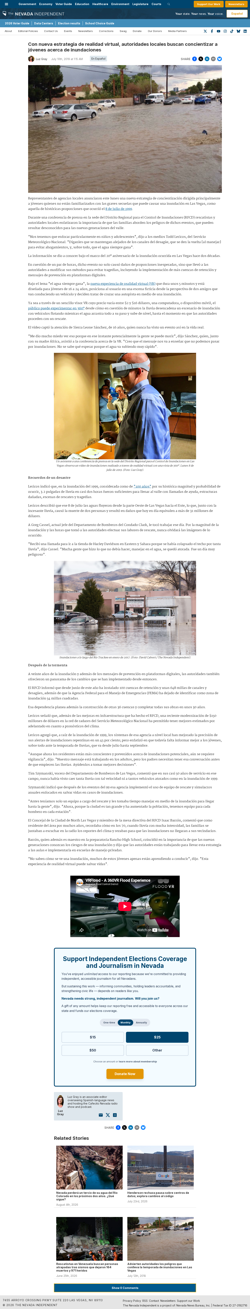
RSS (145, 1300)
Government (27, 4)
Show (125, 1288)
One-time (109, 1022)
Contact (154, 1300)
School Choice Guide (99, 23)
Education (82, 4)
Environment (120, 4)
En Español (98, 58)
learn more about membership (138, 1061)
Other (157, 1050)
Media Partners (177, 31)
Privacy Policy (132, 1300)
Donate (137, 31)
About (8, 31)
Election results (69, 23)
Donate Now (125, 1074)
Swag (123, 31)
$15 (93, 1037)
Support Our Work (208, 4)
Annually (141, 1022)
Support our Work (188, 1300)
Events (68, 31)
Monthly (125, 1022)
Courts (156, 4)
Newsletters (236, 4)
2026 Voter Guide (17, 23)
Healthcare (100, 4)
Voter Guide (63, 4)
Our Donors (155, 31)
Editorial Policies (28, 31)
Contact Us (51, 31)
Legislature (140, 4)
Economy (45, 4)
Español (237, 13)
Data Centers (43, 23)
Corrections (106, 31)
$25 (157, 1037)
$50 (92, 1050)
